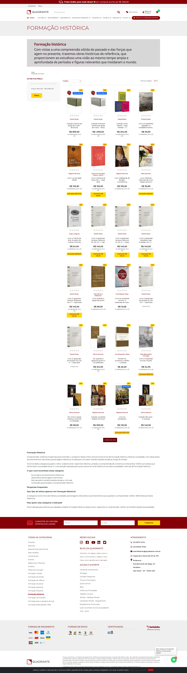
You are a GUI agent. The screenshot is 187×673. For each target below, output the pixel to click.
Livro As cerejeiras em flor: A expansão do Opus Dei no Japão (122, 300)
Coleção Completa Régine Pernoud (98, 418)
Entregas (83, 573)
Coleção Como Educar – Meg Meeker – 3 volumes (122, 126)
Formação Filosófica (35, 591)
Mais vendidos (53, 18)
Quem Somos (85, 584)
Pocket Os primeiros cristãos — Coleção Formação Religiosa (122, 361)
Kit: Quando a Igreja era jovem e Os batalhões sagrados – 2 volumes (98, 361)
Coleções (95, 18)
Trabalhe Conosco (86, 594)
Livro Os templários (122, 418)
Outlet (125, 18)
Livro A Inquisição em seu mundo (146, 360)
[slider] (31, 84)
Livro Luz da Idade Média (74, 179)
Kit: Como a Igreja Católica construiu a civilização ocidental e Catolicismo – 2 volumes (74, 419)
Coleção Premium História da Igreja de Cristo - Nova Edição (98, 126)
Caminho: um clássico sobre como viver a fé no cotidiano (94, 553)
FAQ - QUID (84, 611)
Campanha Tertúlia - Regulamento (93, 601)
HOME (33, 72)
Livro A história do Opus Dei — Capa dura (98, 180)
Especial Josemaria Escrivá (38, 549)
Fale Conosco (133, 12)
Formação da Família (36, 577)
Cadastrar (148, 523)
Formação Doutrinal (35, 584)
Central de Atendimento (89, 570)
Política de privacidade (137, 670)
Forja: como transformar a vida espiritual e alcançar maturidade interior (94, 560)
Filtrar (36, 95)
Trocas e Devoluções (88, 580)
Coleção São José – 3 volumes (146, 418)
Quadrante (32, 6)
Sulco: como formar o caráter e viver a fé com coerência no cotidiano (94, 557)
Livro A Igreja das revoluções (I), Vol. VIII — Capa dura (146, 300)
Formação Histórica (36, 594)
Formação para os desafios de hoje (41, 601)
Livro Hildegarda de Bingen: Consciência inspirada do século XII (122, 180)
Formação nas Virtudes (36, 598)
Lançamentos (65, 18)
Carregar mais (110, 440)
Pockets (106, 18)
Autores (41, 18)
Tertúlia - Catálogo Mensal (89, 597)
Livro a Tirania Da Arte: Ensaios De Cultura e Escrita (74, 240)
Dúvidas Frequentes (87, 577)
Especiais (116, 18)
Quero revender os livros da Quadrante (94, 608)
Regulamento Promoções (90, 604)
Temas (32, 18)
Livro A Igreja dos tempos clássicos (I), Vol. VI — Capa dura (122, 240)
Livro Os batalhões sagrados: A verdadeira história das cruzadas (146, 126)
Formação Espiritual (35, 587)
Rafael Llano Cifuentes (36, 563)
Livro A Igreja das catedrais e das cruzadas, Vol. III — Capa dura (146, 240)
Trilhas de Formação (80, 18)
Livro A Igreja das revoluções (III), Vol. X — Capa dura (74, 361)
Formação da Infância (36, 580)
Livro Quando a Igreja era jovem (98, 299)
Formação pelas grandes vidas (39, 605)
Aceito (150, 670)
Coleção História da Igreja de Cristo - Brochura (74, 126)
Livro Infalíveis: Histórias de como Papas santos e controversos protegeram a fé (146, 180)
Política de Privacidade (88, 590)
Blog (40, 6)
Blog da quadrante (91, 548)
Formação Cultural (35, 573)
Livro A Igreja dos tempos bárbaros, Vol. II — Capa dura (74, 300)
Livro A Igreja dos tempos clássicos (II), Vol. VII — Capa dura (98, 240)
